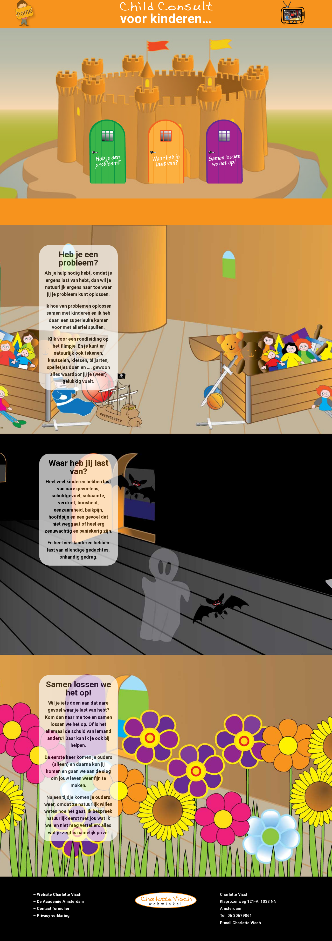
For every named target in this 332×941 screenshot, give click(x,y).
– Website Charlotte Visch (57, 894)
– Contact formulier (51, 908)
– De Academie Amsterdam (58, 901)
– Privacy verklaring (51, 915)
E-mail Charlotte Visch (240, 922)
